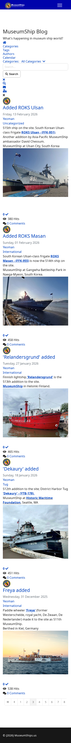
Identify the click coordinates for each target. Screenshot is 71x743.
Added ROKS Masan (24, 236)
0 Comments (16, 223)
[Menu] (59, 6)
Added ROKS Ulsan (23, 107)
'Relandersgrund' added (29, 357)
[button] (35, 83)
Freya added (16, 590)
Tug (5, 484)
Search (13, 74)
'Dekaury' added (21, 469)
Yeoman (8, 119)
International (12, 252)
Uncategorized (13, 123)
